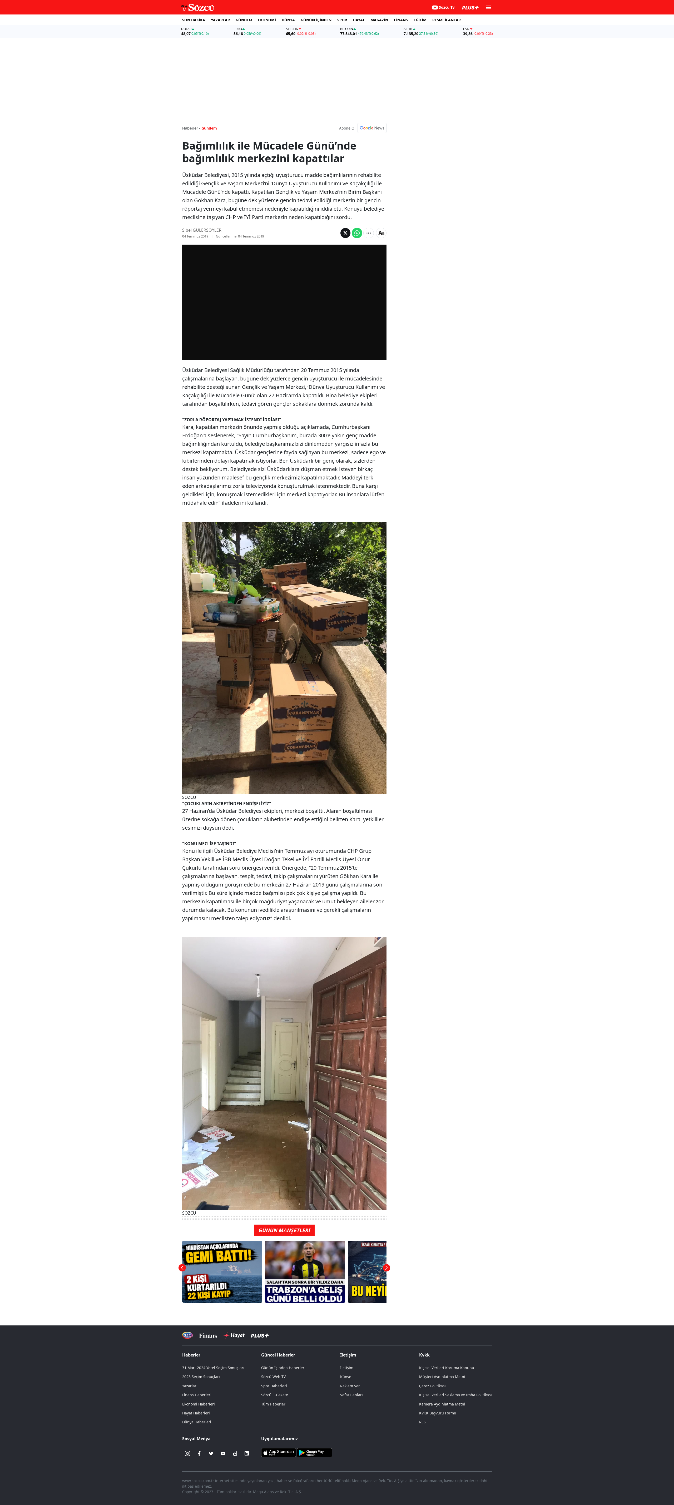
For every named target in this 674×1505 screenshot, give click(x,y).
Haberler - (191, 128)
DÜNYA (288, 19)
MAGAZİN (379, 19)
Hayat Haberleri (196, 1412)
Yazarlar (189, 1385)
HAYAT (359, 19)
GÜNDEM (244, 19)
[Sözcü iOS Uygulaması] (278, 1452)
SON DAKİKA (193, 19)
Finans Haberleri (196, 1394)
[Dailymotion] (235, 1453)
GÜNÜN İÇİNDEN (316, 19)
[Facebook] (199, 1453)
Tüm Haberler (273, 1404)
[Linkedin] (246, 1453)
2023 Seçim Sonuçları (201, 1376)
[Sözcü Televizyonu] (187, 1335)
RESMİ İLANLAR (446, 19)
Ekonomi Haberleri (198, 1404)
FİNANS (401, 19)
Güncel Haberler (278, 1355)
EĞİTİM (420, 19)
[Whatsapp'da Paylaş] (357, 233)
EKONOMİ (267, 19)
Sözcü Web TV (273, 1376)
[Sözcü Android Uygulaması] (314, 1452)
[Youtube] (223, 1453)
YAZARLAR (220, 19)
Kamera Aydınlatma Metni (442, 1404)
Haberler (191, 1355)
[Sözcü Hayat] (234, 1335)
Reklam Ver (350, 1385)
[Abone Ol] (372, 128)
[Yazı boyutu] (381, 233)
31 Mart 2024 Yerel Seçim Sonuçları (213, 1367)
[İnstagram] (187, 1453)
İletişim (346, 1367)
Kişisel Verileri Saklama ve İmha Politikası (455, 1394)
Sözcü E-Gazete (274, 1394)
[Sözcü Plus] (260, 1335)
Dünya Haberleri (196, 1421)
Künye (345, 1376)
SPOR (342, 19)
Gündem (209, 128)
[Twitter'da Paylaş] (345, 233)
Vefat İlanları (351, 1394)
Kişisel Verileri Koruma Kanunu (446, 1367)
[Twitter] (211, 1453)
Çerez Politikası (432, 1385)
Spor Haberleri (274, 1385)
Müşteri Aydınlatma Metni (442, 1376)
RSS (422, 1421)
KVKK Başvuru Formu (437, 1412)
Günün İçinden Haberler (282, 1367)
